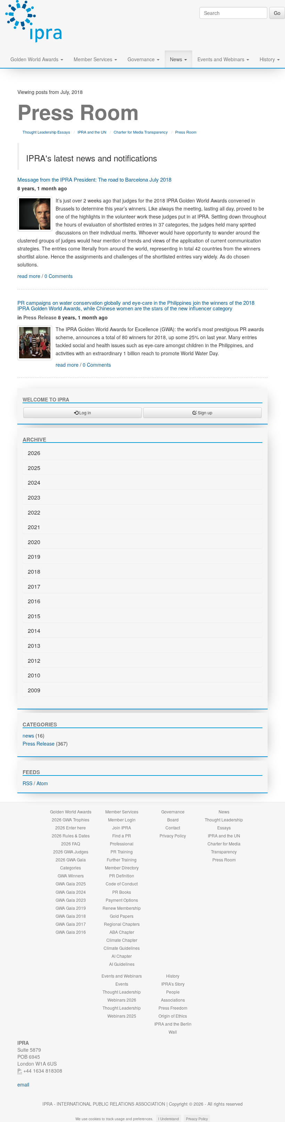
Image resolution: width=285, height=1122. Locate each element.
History (268, 59)
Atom (42, 783)
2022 (34, 512)
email (23, 1084)
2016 (34, 601)
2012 (34, 661)
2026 (34, 453)
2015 (34, 616)
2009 (34, 690)
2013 (34, 646)
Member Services (94, 59)
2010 (34, 675)
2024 (34, 482)
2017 (34, 586)
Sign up (204, 412)
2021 (34, 527)
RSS (27, 783)
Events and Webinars (221, 59)
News (177, 59)
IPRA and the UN (92, 132)
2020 (34, 542)
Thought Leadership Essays (46, 132)
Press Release (40, 317)
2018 (34, 571)
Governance (142, 59)
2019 (34, 556)
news (28, 735)
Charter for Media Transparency (141, 132)
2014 (34, 631)
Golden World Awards (35, 59)
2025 (34, 468)
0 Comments (58, 275)
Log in (84, 412)
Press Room (185, 132)
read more (28, 275)
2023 (34, 497)
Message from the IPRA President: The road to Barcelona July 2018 (94, 179)
